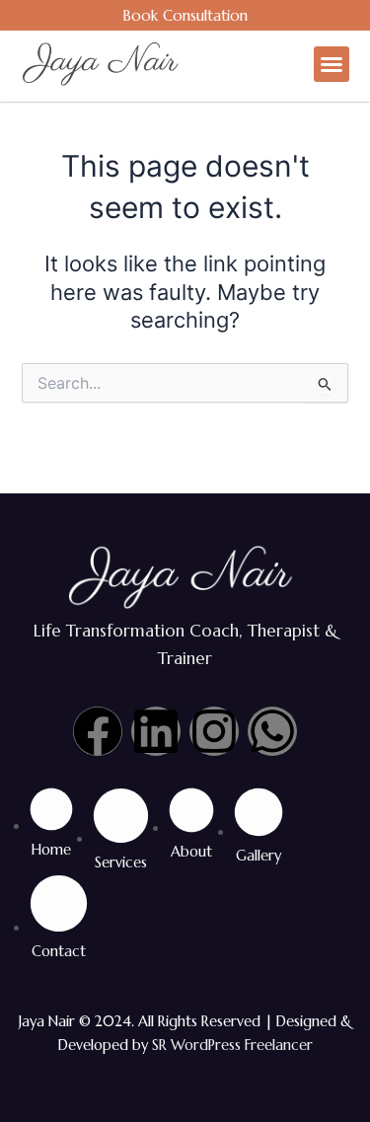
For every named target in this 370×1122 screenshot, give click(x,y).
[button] (331, 64)
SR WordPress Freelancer (232, 1045)
